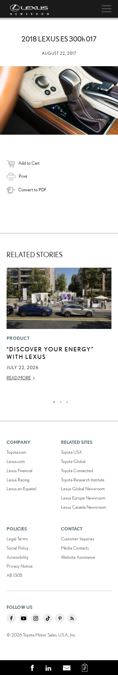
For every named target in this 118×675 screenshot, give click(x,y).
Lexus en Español (21, 488)
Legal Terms (17, 538)
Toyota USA (71, 452)
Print (23, 176)
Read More (19, 377)
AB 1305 (14, 575)
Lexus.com (16, 461)
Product (18, 338)
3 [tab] (65, 400)
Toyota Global (73, 461)
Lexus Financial (19, 470)
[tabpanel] (59, 327)
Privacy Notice (20, 566)
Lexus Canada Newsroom (83, 507)
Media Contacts (75, 548)
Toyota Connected (77, 470)
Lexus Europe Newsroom (83, 497)
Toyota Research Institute (83, 479)
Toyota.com (16, 452)
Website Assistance (78, 557)
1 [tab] (52, 400)
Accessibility (18, 557)
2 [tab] (59, 400)
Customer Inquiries (77, 538)
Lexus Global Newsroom (83, 488)
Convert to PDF (32, 189)
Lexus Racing (18, 479)
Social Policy (18, 548)
